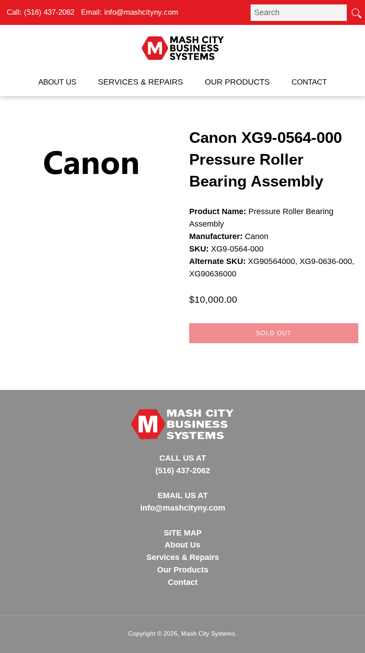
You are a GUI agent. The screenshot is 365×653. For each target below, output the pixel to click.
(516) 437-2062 (49, 12)
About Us (57, 82)
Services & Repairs (140, 81)
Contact (309, 82)
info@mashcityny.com (141, 12)
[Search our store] (356, 12)
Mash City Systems (208, 633)
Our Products (237, 81)
